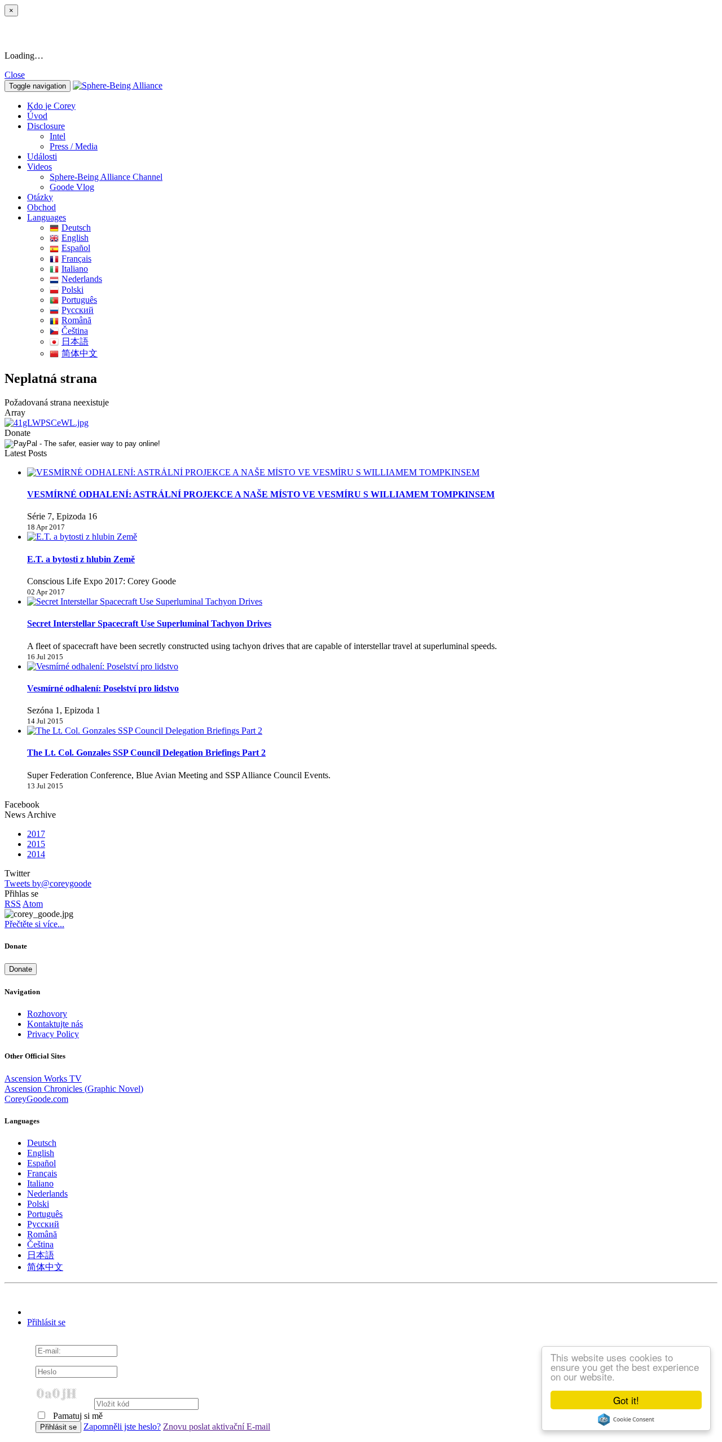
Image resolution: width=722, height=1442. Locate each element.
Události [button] (42, 156)
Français (76, 258)
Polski (72, 289)
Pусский (77, 310)
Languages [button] (46, 217)
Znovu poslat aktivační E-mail (216, 1426)
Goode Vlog (72, 187)
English (75, 237)
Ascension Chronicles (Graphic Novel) (74, 1088)
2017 (36, 834)
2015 (36, 844)
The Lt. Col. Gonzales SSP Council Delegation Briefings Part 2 (146, 752)
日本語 (75, 341)
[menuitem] (383, 136)
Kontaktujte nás (55, 1024)
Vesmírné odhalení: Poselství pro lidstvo (103, 688)
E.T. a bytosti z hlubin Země (81, 559)
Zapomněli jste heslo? (122, 1426)
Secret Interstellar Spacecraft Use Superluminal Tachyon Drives (149, 623)
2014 (36, 854)
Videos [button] (39, 166)
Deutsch (76, 227)
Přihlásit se (46, 1322)
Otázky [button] (40, 197)
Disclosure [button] (46, 126)
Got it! (626, 1400)
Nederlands (81, 279)
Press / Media (74, 146)
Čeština (74, 331)
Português (79, 300)
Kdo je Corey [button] (51, 106)
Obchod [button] (41, 207)
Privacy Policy (53, 1034)
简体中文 (79, 353)
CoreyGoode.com (36, 1099)
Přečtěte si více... (34, 924)
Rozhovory (47, 1013)
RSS (13, 904)
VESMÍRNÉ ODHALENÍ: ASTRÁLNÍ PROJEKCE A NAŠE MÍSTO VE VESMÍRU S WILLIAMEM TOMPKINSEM (261, 494)
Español (75, 248)
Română (76, 320)
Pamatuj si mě (77, 1416)
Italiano (74, 269)
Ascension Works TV (43, 1078)
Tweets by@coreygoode (48, 883)
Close (15, 75)
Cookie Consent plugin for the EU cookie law (626, 1419)
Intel (57, 136)
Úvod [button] (37, 116)
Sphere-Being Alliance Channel (106, 177)
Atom (33, 904)
